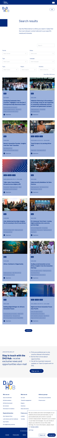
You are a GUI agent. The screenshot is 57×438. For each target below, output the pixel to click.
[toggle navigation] (52, 9)
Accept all (51, 435)
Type (3, 58)
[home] (5, 9)
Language (32, 58)
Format (4, 50)
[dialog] (42, 424)
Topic (3, 66)
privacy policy (34, 427)
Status (31, 50)
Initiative (41, 66)
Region (22, 66)
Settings (31, 430)
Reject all (42, 435)
